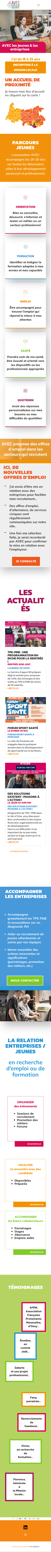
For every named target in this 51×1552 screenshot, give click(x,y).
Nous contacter (25, 980)
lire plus (13, 688)
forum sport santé (23, 728)
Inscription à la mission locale (25, 67)
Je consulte (26, 561)
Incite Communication (20, 1546)
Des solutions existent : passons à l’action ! (24, 796)
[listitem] (13, 112)
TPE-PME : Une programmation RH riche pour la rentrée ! (25, 657)
